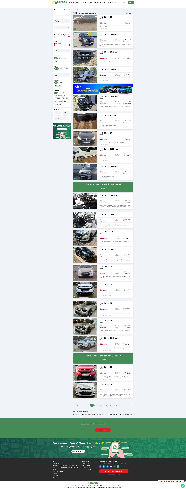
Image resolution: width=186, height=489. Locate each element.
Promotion (55, 475)
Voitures (71, 2)
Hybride (60, 95)
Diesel (59, 92)
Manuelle (60, 82)
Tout (56, 58)
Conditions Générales (58, 471)
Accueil (74, 9)
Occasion (64, 58)
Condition (57, 56)
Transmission (57, 80)
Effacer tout (67, 9)
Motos (77, 2)
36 (114, 405)
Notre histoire (56, 463)
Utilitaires (84, 2)
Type (55, 66)
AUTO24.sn (90, 485)
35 (110, 405)
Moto (61, 68)
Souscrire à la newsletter (114, 471)
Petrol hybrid (58, 104)
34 (106, 405)
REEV (65, 95)
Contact (54, 477)
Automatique (58, 85)
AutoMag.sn (118, 485)
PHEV (62, 98)
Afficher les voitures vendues (62, 15)
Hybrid (65, 101)
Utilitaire (66, 68)
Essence (65, 92)
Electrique (57, 98)
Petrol (66, 98)
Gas (56, 95)
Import (90, 2)
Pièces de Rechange (99, 2)
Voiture (56, 68)
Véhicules (79, 9)
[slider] (54, 36)
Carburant (57, 90)
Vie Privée (55, 473)
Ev (55, 101)
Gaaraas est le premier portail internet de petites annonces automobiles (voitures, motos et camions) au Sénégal (66, 467)
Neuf (59, 58)
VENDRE (131, 2)
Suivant (131, 405)
